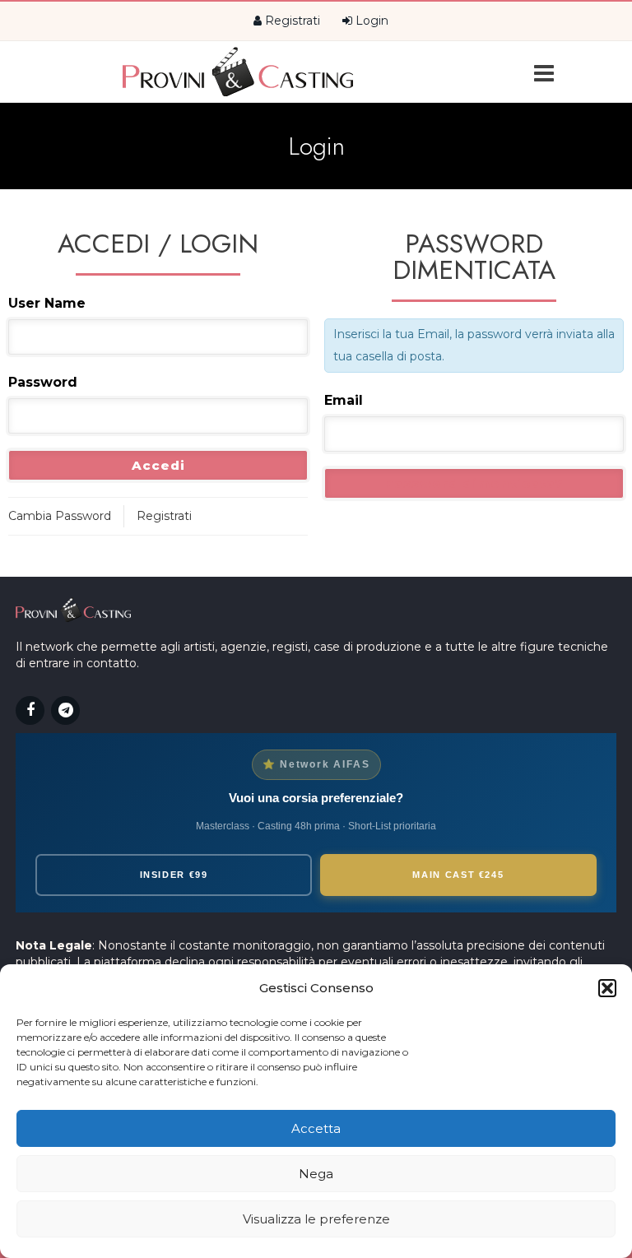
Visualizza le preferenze (316, 1219)
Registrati (291, 20)
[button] (607, 988)
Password (42, 382)
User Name (47, 303)
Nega (316, 1173)
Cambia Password (59, 515)
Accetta (316, 1128)
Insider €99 (174, 875)
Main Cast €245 (458, 875)
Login (370, 20)
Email (343, 400)
